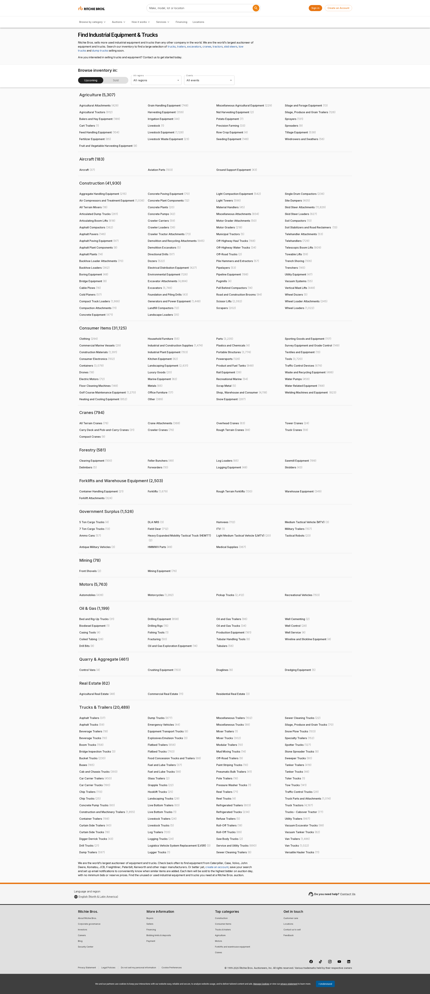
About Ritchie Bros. (87, 918)
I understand (325, 984)
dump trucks (100, 51)
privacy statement (289, 984)
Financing (181, 21)
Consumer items (223, 924)
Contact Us (348, 894)
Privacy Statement (87, 968)
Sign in (315, 8)
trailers (181, 47)
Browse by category (91, 21)
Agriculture (220, 935)
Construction (221, 918)
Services (161, 21)
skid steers (230, 47)
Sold (116, 80)
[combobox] (205, 80)
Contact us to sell (292, 929)
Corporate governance (89, 924)
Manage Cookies (261, 984)
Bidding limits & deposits (158, 935)
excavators (194, 47)
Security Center (85, 946)
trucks (172, 47)
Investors (82, 929)
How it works (139, 21)
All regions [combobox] (140, 80)
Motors (218, 941)
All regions (138, 75)
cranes (207, 47)
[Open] (231, 80)
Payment (150, 941)
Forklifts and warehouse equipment (232, 946)
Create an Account (338, 8)
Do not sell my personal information (138, 968)
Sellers (149, 924)
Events (189, 75)
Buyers (149, 918)
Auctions (117, 21)
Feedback (289, 935)
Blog (80, 941)
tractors (218, 47)
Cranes (218, 952)
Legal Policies (108, 968)
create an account (216, 867)
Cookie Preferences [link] (172, 967)
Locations (198, 21)
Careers (82, 935)
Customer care (291, 918)
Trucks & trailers (223, 929)
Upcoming (90, 80)
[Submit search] (256, 8)
